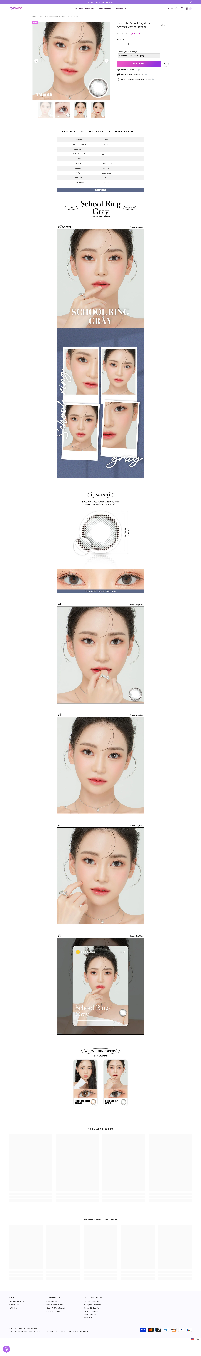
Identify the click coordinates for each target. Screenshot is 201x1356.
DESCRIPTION (68, 131)
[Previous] (36, 61)
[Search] (176, 8)
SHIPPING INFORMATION (121, 131)
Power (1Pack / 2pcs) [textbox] (127, 51)
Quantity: (120, 39)
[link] (30, 1197)
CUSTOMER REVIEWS (92, 131)
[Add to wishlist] (166, 64)
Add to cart (139, 64)
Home (34, 16)
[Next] (107, 61)
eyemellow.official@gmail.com (80, 1331)
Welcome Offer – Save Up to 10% (100, 2)
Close (191, 2)
